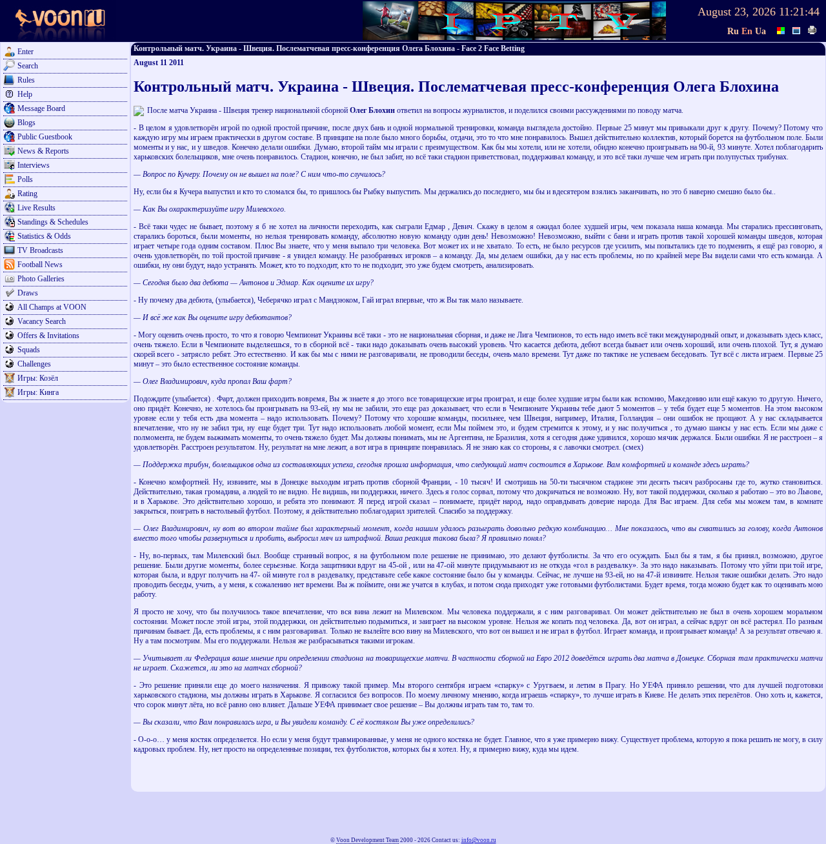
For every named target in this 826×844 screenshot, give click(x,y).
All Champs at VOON (51, 307)
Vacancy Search (41, 321)
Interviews (33, 165)
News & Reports (43, 151)
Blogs (26, 122)
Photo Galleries (41, 278)
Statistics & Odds (44, 236)
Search (27, 65)
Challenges (34, 363)
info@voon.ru (478, 840)
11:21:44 (799, 11)
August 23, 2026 (737, 11)
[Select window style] (797, 29)
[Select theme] (781, 29)
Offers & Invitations (48, 335)
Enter (25, 51)
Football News (40, 264)
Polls (25, 179)
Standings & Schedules (52, 221)
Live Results (36, 207)
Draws (27, 292)
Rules (26, 80)
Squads (28, 349)
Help (24, 94)
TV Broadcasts (40, 250)
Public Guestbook (44, 136)
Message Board (41, 108)
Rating (27, 193)
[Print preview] (812, 29)
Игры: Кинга (38, 392)
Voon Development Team (367, 840)
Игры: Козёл (37, 378)
